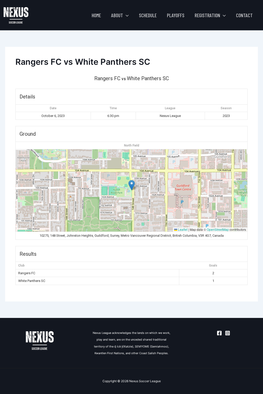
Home (96, 15)
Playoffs (175, 15)
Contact (244, 15)
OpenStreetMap (218, 229)
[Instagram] (227, 333)
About (117, 15)
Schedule (148, 15)
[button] (126, 15)
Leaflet (182, 229)
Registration (207, 15)
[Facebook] (219, 333)
